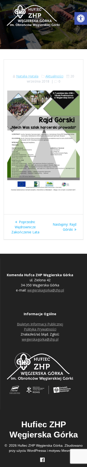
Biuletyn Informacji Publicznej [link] (40, 324)
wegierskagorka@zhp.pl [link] (45, 290)
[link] (80, 18)
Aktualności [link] (54, 76)
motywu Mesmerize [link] (63, 450)
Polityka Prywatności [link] (40, 329)
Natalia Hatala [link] (27, 76)
